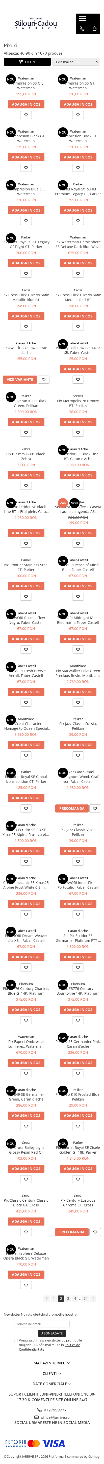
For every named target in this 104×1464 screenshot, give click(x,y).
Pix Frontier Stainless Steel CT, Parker (26, 567)
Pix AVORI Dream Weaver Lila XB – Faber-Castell (26, 938)
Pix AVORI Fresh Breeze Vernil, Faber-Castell (26, 673)
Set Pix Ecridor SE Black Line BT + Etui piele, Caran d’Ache (26, 509)
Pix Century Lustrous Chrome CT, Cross (78, 1202)
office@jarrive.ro (55, 1417)
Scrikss (78, 396)
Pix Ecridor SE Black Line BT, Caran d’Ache (78, 456)
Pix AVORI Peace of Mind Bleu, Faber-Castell (78, 567)
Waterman (26, 78)
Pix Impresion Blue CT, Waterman (26, 191)
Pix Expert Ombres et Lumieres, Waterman (26, 1044)
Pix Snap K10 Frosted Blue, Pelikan (78, 1097)
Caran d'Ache (26, 343)
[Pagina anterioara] (46, 1298)
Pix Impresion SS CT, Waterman (26, 85)
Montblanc (78, 666)
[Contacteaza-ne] (82, 29)
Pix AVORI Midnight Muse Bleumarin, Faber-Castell (78, 620)
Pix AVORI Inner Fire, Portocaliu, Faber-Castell (78, 885)
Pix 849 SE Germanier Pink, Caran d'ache (78, 1044)
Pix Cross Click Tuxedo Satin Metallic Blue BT (26, 297)
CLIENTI (50, 1373)
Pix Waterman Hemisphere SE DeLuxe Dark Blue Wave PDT (78, 244)
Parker (78, 184)
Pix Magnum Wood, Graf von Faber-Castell (78, 779)
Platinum (26, 984)
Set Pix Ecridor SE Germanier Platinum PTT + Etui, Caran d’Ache (78, 938)
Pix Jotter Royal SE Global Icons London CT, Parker (26, 779)
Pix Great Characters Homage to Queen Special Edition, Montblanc (26, 726)
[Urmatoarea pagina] (93, 1298)
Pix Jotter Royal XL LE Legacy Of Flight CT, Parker (26, 244)
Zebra (26, 449)
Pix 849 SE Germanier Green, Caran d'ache (26, 1097)
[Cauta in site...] (82, 39)
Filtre (29, 61)
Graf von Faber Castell (78, 771)
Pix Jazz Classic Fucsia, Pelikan (78, 726)
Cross (26, 290)
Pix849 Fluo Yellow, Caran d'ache (26, 350)
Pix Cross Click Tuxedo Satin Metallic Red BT (78, 297)
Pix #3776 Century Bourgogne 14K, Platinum (78, 991)
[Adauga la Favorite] (26, 115)
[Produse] (83, 20)
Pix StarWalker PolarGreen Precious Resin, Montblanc (78, 673)
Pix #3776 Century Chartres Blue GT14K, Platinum (26, 991)
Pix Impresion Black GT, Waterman (26, 138)
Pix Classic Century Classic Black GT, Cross (26, 1202)
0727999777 (55, 1409)
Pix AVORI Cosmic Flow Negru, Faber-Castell (26, 620)
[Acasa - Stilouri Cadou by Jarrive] (36, 23)
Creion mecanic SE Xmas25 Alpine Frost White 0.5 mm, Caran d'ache (26, 885)
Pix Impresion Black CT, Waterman (78, 138)
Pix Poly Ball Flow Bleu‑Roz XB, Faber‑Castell (78, 350)
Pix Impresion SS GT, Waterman (78, 85)
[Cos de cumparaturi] (94, 29)
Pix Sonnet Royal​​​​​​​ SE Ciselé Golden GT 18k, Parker (78, 1150)
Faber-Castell (78, 343)
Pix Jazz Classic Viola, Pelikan (78, 832)
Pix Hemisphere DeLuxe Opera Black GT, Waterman (26, 1255)
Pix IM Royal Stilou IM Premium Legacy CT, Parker (78, 191)
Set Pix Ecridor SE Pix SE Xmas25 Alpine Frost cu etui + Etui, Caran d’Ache (26, 832)
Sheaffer (78, 502)
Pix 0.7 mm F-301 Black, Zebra (26, 456)
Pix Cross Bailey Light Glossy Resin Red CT (26, 1150)
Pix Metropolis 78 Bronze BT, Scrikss (78, 403)
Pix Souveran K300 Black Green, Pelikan (26, 403)
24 (86, 1298)
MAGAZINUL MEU (50, 1362)
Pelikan (26, 396)
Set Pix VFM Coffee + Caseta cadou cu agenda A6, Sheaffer (78, 509)
